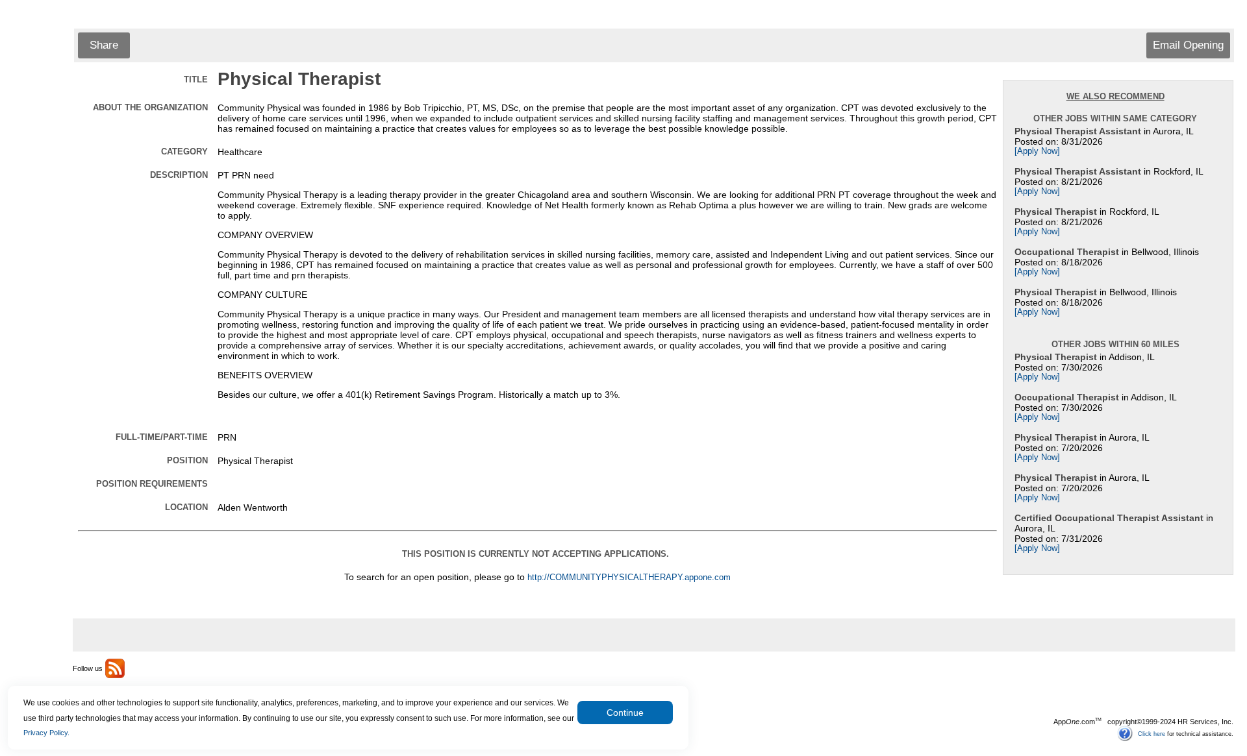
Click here (1151, 733)
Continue (625, 712)
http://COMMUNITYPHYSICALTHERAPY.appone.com (629, 577)
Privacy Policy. (46, 733)
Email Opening (1188, 45)
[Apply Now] (1037, 151)
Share (104, 45)
